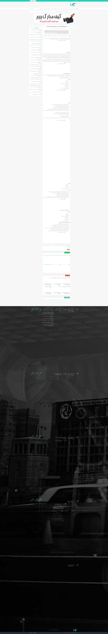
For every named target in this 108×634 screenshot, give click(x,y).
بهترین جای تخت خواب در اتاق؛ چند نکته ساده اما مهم (36, 85)
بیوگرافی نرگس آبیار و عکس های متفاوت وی (37, 94)
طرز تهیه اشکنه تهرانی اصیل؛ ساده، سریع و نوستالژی (47, 328)
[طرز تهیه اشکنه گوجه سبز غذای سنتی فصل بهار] (66, 295)
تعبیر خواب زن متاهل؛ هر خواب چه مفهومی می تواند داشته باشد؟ (70, 310)
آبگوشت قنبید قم (47, 245)
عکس (58, 8)
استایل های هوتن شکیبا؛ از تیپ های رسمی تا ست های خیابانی (66, 293)
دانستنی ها (51, 8)
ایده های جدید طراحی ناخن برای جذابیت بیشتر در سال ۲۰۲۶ (47, 284)
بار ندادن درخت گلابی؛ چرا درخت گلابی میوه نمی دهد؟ (36, 64)
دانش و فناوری (55, 8)
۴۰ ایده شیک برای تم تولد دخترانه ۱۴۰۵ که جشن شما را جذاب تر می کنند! (70, 374)
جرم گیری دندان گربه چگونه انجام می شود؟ (37, 43)
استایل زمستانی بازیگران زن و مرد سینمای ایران (57, 284)
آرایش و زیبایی (70, 8)
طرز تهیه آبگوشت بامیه (51, 245)
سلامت (61, 8)
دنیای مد (49, 8)
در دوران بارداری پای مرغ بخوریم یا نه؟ (38, 73)
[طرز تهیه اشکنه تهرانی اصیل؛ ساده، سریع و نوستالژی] (47, 295)
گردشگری (66, 8)
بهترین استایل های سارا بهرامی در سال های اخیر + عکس (66, 284)
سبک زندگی (74, 8)
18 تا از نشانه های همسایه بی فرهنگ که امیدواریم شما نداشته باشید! (58, 505)
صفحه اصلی (34, 632)
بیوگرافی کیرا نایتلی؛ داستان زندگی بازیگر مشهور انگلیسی (36, 39)
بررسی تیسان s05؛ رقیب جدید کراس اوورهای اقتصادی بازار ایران (70, 438)
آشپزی (63, 8)
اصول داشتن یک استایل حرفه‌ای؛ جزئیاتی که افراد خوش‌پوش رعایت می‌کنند (36, 58)
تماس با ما (74, 1)
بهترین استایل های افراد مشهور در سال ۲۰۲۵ (57, 293)
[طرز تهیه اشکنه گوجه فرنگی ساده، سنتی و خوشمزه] (57, 295)
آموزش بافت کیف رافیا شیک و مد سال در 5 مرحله (58, 441)
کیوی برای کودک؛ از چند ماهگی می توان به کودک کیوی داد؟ (70, 502)
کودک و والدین (41, 8)
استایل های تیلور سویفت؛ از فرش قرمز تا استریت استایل (47, 293)
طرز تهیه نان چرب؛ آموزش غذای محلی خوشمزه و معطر (36, 83)
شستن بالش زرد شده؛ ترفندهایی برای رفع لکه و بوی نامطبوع (58, 374)
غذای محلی (65, 249)
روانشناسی (45, 8)
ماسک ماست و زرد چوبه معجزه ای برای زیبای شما (36, 77)
